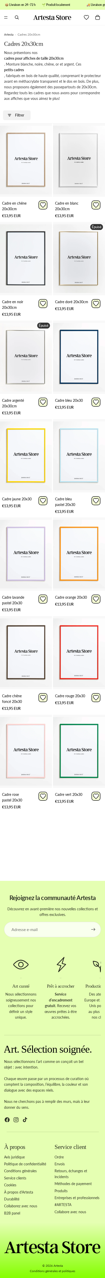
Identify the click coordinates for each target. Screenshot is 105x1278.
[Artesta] (52, 17)
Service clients (15, 1178)
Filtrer (19, 115)
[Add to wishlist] (42, 204)
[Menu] (6, 18)
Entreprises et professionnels (77, 1198)
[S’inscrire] (93, 929)
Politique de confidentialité (25, 1164)
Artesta (58, 1266)
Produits (61, 1191)
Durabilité (11, 1199)
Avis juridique (14, 1157)
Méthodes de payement (73, 1184)
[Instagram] (16, 1120)
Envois (60, 1164)
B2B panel (12, 1213)
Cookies (10, 1185)
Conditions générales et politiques (52, 1271)
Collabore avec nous (70, 1212)
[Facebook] (7, 1120)
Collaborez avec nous (20, 1206)
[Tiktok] (25, 1120)
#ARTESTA (63, 1205)
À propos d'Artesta (18, 1192)
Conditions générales (20, 1171)
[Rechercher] (16, 17)
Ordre (59, 1157)
